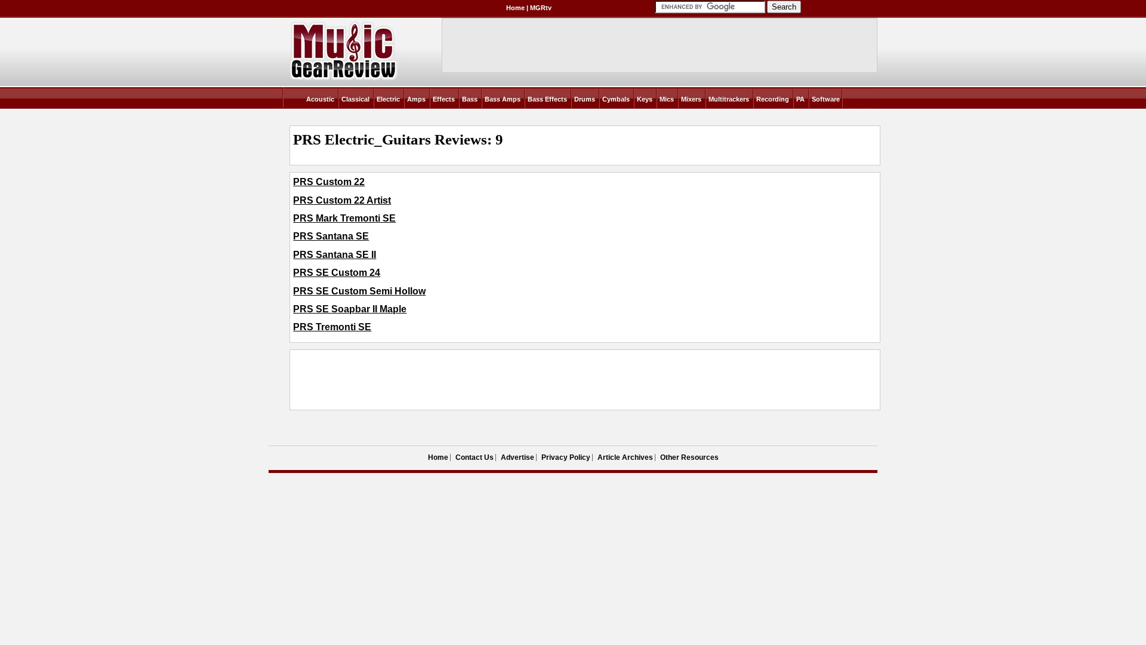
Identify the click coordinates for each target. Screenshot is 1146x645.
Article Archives (625, 457)
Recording (772, 99)
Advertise (517, 457)
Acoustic (320, 99)
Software (826, 99)
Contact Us (474, 457)
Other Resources (689, 457)
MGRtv (541, 7)
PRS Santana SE (331, 236)
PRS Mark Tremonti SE (344, 218)
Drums (584, 99)
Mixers (691, 99)
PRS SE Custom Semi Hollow (359, 291)
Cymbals (616, 99)
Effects (444, 99)
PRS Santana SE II (334, 255)
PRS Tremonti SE (332, 327)
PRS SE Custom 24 (336, 273)
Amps (416, 99)
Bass (470, 99)
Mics (667, 99)
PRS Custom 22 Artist (342, 200)
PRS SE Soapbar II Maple (349, 309)
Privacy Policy (565, 457)
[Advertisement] (510, 380)
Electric (388, 99)
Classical (355, 99)
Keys (644, 99)
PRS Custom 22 (329, 182)
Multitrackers (728, 99)
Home (515, 7)
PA (800, 99)
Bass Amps (502, 99)
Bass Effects (547, 99)
